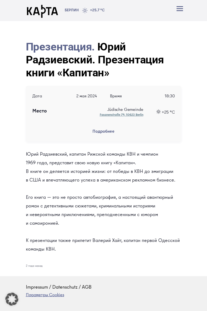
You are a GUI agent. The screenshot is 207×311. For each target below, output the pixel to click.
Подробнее (103, 132)
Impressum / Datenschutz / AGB (59, 287)
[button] (12, 299)
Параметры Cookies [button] (45, 295)
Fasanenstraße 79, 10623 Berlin (121, 115)
